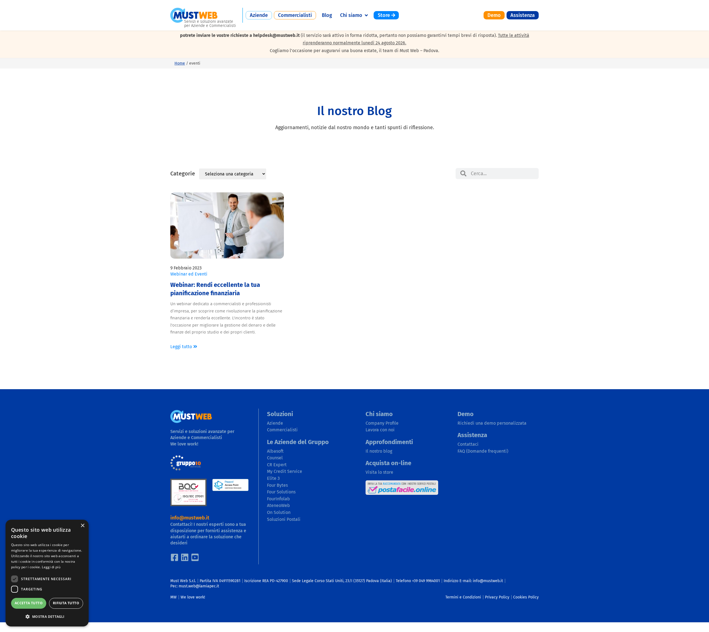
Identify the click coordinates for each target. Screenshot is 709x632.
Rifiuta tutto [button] (66, 603)
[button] (47, 616)
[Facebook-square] (174, 557)
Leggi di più (51, 567)
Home (179, 63)
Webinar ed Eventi (188, 274)
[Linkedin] (185, 557)
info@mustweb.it (189, 518)
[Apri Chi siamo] (366, 15)
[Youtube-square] (195, 557)
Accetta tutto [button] (29, 603)
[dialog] (47, 573)
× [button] (82, 526)
